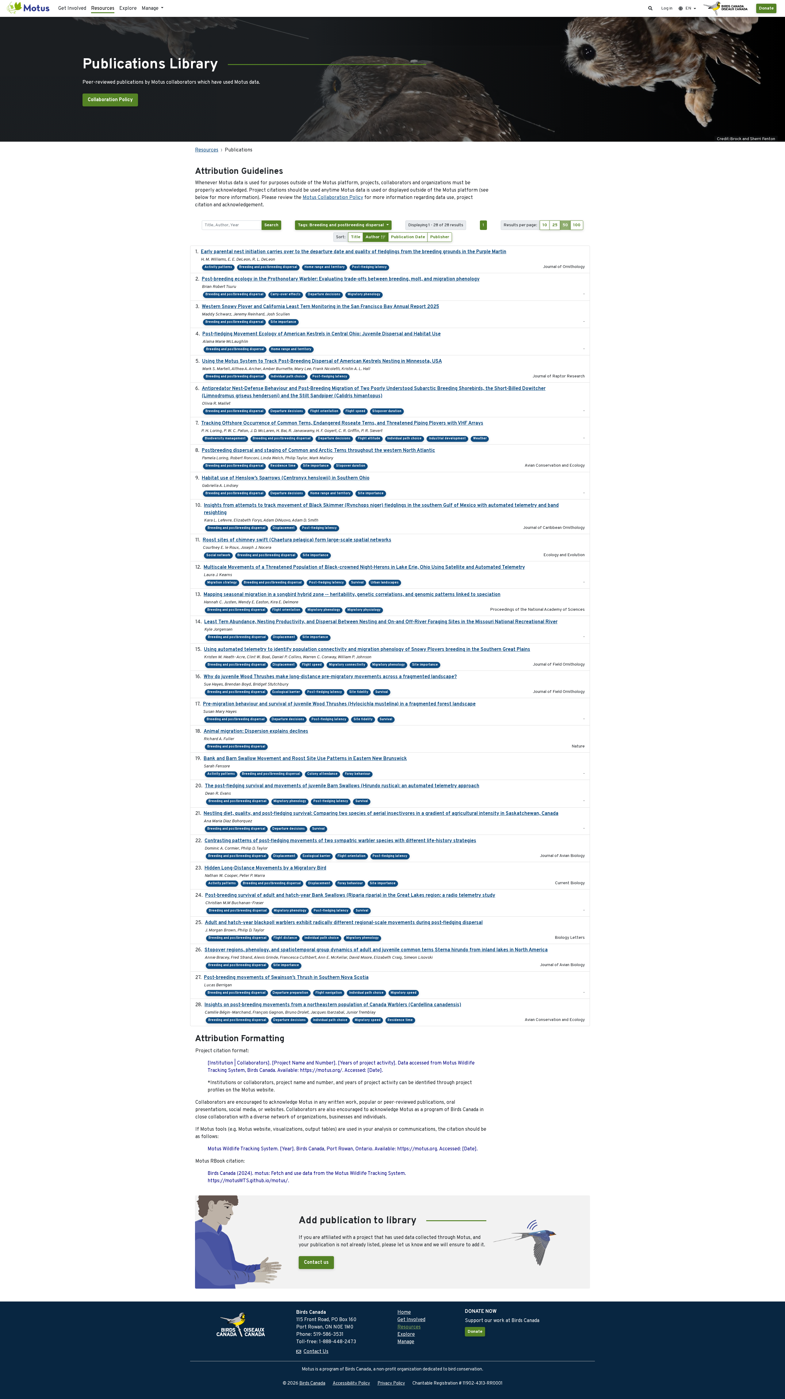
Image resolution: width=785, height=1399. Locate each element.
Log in (666, 8)
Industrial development (447, 439)
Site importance (283, 322)
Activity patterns (218, 267)
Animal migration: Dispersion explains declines (256, 731)
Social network (218, 555)
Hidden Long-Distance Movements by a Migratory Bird (265, 868)
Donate (766, 8)
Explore (128, 9)
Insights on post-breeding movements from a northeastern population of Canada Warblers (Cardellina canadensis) (333, 1005)
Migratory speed (403, 993)
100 (576, 225)
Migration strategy (222, 583)
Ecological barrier (286, 692)
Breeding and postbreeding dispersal (268, 267)
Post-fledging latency (369, 267)
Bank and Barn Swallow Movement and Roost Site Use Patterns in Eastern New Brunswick (305, 759)
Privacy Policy (391, 1383)
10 (544, 225)
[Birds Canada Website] (726, 9)
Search (271, 225)
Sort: (341, 237)
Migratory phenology (364, 294)
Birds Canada (312, 1383)
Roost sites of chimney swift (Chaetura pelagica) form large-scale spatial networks (297, 540)
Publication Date (408, 237)
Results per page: (520, 225)
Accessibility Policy (351, 1383)
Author (373, 237)
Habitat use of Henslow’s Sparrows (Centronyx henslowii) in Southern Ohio (286, 478)
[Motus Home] (28, 8)
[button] (650, 8)
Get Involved (72, 9)
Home (404, 1312)
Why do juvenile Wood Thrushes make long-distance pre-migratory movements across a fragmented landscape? (330, 677)
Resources (102, 9)
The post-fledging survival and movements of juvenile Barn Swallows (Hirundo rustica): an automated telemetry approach (342, 786)
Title (355, 237)
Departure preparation (290, 993)
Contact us (316, 1262)
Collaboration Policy (110, 100)
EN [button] (688, 8)
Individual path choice (288, 377)
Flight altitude (369, 439)
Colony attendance (322, 774)
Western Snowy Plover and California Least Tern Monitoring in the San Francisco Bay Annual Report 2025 (320, 307)
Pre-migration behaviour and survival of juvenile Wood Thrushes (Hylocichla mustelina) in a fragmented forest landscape (339, 704)
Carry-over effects (285, 294)
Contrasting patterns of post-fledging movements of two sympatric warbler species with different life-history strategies (340, 841)
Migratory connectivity (347, 665)
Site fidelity (358, 692)
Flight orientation (324, 411)
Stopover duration (386, 411)
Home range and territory (324, 267)
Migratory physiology (364, 610)
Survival (357, 583)
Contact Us (316, 1352)
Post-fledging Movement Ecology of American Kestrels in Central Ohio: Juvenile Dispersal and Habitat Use (321, 334)
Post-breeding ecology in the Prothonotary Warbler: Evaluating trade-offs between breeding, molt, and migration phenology (341, 279)
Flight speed (355, 411)
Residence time (283, 466)
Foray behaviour (357, 774)
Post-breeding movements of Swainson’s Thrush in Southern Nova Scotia (286, 978)
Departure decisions (324, 294)
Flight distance (285, 938)
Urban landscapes (385, 583)
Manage (405, 1342)
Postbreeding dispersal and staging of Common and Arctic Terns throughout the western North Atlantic (318, 451)
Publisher (439, 237)
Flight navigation (329, 993)
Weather (480, 439)
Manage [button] (151, 9)
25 (554, 225)
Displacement (284, 528)
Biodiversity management (225, 439)
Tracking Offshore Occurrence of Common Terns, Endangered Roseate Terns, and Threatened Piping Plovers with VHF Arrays (342, 423)
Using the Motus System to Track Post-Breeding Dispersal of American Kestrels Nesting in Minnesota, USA (322, 361)
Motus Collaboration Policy (333, 198)
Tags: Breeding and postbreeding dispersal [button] (341, 225)
